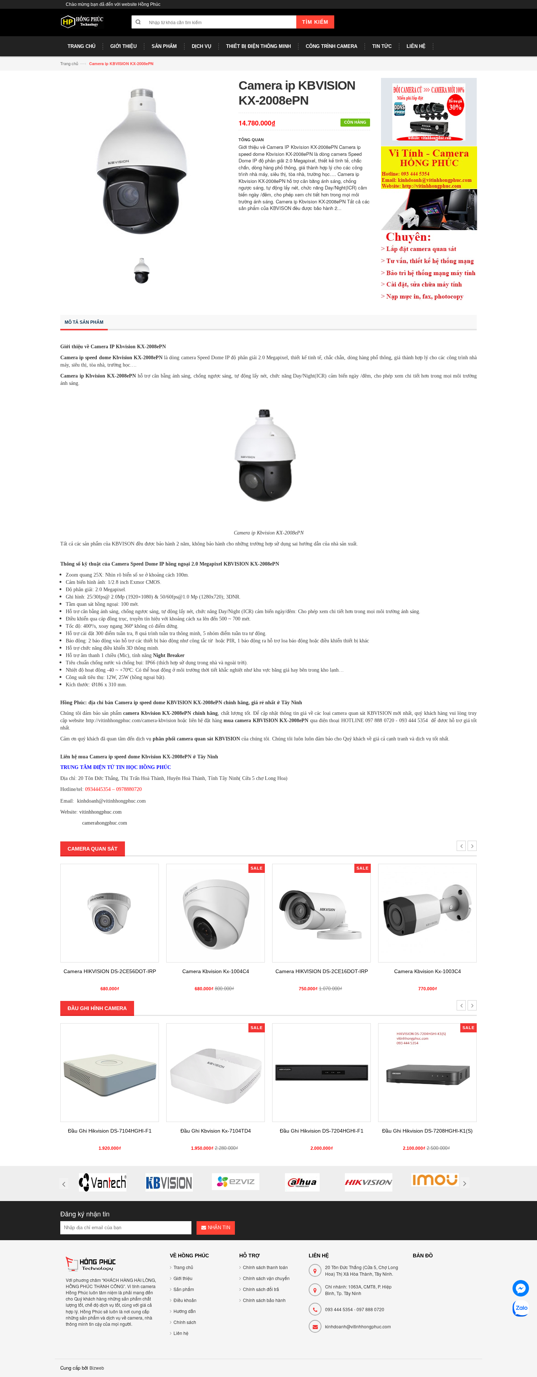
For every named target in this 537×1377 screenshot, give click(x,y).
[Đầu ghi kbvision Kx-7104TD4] (109, 1072)
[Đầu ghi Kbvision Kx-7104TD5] (427, 1072)
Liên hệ (181, 1333)
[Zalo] (521, 1309)
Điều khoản (185, 1300)
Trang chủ (69, 63)
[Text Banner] (429, 223)
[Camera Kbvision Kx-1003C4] (321, 913)
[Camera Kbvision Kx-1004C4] (109, 913)
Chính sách (185, 1322)
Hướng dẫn (185, 1311)
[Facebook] (521, 1289)
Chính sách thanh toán (265, 1267)
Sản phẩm (184, 1289)
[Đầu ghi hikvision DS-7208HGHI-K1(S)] (321, 1072)
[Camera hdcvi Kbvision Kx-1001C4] (427, 913)
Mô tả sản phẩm (84, 322)
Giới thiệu (183, 1278)
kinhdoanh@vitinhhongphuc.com (358, 1326)
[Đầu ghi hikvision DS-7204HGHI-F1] (215, 1072)
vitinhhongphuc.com (100, 812)
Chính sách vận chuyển (266, 1278)
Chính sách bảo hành (264, 1300)
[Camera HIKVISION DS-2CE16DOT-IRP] (215, 913)
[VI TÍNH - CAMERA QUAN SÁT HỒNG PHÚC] (82, 25)
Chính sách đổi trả (261, 1289)
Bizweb (97, 1368)
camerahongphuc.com (104, 823)
